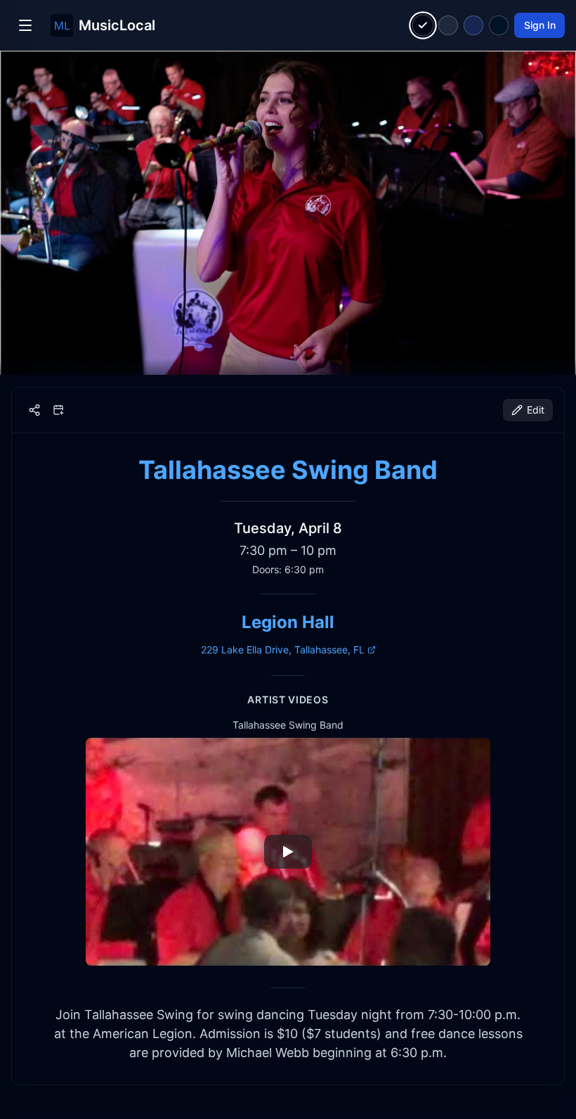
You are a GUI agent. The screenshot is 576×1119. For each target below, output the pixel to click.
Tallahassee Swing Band (288, 469)
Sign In (540, 25)
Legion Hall (288, 622)
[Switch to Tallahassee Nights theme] (473, 25)
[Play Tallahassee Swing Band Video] (288, 852)
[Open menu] (25, 25)
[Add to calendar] (58, 410)
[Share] (34, 410)
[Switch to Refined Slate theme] (448, 25)
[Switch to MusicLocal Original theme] (423, 26)
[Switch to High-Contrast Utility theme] (499, 25)
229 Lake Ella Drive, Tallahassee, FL (283, 650)
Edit (535, 410)
